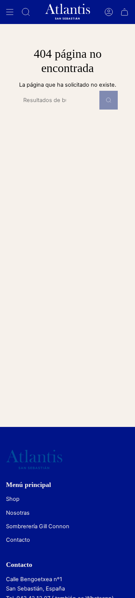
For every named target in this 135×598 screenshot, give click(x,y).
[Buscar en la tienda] (108, 100)
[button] (26, 12)
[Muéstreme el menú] (9, 12)
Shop (13, 499)
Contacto (18, 539)
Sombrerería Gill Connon (37, 526)
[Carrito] (124, 12)
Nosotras (18, 512)
